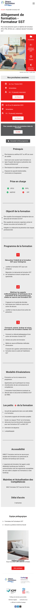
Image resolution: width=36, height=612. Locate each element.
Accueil (3, 9)
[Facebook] (16, 607)
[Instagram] (20, 607)
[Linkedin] (18, 607)
